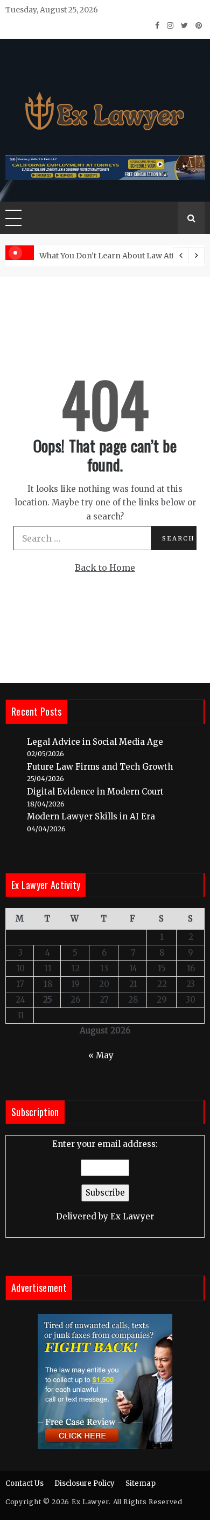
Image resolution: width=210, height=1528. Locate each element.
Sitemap (140, 1483)
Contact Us (24, 1483)
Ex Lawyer (132, 1216)
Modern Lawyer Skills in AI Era (91, 816)
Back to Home (105, 567)
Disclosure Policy (84, 1483)
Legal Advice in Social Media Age (95, 742)
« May (101, 1055)
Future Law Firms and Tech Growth (100, 767)
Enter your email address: (105, 1180)
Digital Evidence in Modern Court (95, 791)
